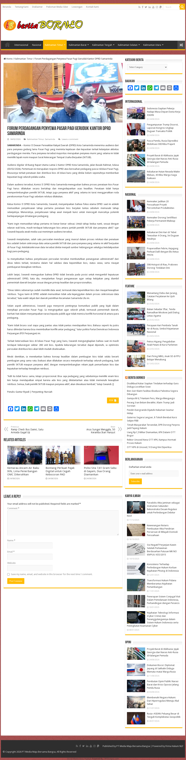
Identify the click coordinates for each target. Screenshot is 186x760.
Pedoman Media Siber (57, 7)
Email (11, 551)
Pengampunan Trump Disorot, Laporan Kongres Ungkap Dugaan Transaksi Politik (162, 128)
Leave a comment (70, 139)
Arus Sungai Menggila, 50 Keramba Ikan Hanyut (100, 430)
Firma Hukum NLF (174, 746)
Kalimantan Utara (152, 45)
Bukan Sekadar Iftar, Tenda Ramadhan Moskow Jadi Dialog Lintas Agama (163, 312)
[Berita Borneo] (44, 24)
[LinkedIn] (149, 7)
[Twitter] (145, 7)
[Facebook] (142, 7)
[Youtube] (153, 7)
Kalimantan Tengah (102, 45)
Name (11, 540)
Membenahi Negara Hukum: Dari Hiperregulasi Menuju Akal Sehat (163, 700)
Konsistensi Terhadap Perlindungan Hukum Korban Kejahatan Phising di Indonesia (163, 567)
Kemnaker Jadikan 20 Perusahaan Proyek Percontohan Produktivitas (160, 204)
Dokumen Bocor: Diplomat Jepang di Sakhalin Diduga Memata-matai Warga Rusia (161, 668)
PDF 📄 (113, 400)
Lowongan (77, 7)
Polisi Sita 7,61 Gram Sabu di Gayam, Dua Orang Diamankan (100, 471)
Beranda (7, 7)
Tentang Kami (22, 7)
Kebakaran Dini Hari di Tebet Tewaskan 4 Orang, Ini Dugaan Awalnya (163, 235)
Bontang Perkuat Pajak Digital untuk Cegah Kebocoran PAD (60, 471)
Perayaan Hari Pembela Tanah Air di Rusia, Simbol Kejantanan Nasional (163, 328)
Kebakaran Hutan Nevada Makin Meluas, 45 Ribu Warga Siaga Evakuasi (163, 175)
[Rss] (139, 7)
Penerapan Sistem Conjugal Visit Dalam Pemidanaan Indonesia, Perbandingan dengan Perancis (163, 599)
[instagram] (156, 7)
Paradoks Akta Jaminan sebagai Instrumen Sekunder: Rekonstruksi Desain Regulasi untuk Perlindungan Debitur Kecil (153, 509)
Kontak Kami (92, 7)
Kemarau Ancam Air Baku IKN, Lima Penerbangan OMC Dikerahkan (23, 471)
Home (7, 44)
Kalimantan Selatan (128, 45)
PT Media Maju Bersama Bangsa (133, 746)
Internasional (21, 45)
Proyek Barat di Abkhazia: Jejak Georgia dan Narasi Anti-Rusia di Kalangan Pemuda (163, 158)
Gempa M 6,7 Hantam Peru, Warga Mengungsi (151, 398)
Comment (13, 508)
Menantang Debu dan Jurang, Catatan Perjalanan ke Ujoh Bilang (162, 296)
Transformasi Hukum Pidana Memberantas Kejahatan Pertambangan (161, 583)
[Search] (182, 7)
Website (11, 563)
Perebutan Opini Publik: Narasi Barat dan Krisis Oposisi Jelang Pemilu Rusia (163, 684)
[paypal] (160, 7)
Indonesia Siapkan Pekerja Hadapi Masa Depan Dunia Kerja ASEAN (163, 111)
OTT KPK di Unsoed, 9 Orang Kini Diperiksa (149, 447)
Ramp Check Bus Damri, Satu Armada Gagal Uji (27, 430)
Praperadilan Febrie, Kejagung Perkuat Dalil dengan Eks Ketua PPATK (163, 251)
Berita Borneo (136, 378)
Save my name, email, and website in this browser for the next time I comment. (51, 574)
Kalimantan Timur (54, 45)
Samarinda (50, 139)
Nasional (36, 45)
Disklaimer (37, 7)
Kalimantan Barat (77, 45)
